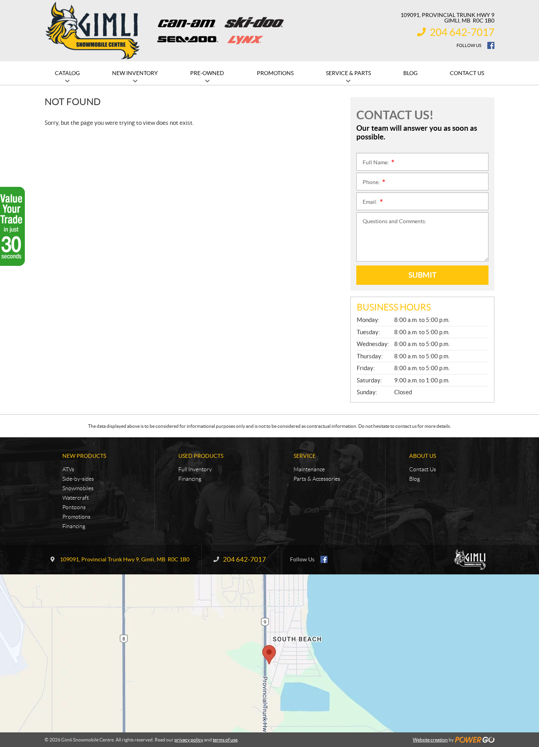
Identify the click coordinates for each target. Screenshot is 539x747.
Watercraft (75, 498)
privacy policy (188, 739)
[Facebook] (490, 45)
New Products (84, 456)
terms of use (225, 739)
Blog (414, 479)
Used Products (200, 456)
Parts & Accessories (317, 479)
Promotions (76, 517)
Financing (73, 526)
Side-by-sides (78, 479)
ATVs (68, 469)
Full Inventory (195, 469)
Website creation (430, 739)
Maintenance (309, 469)
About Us (422, 456)
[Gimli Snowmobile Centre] (93, 30)
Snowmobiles (78, 488)
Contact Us (422, 469)
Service (305, 456)
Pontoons (74, 507)
